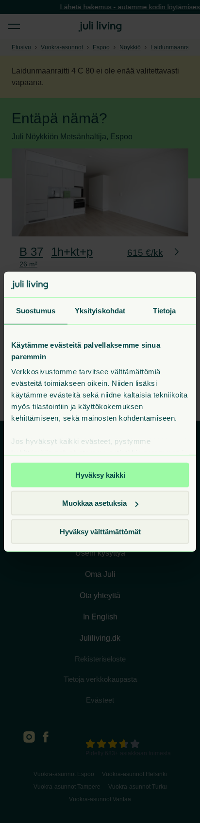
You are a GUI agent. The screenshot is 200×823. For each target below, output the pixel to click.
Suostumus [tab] (35, 310)
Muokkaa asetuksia (94, 503)
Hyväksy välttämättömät (100, 531)
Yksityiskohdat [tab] (100, 310)
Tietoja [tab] (164, 310)
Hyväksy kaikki (100, 474)
